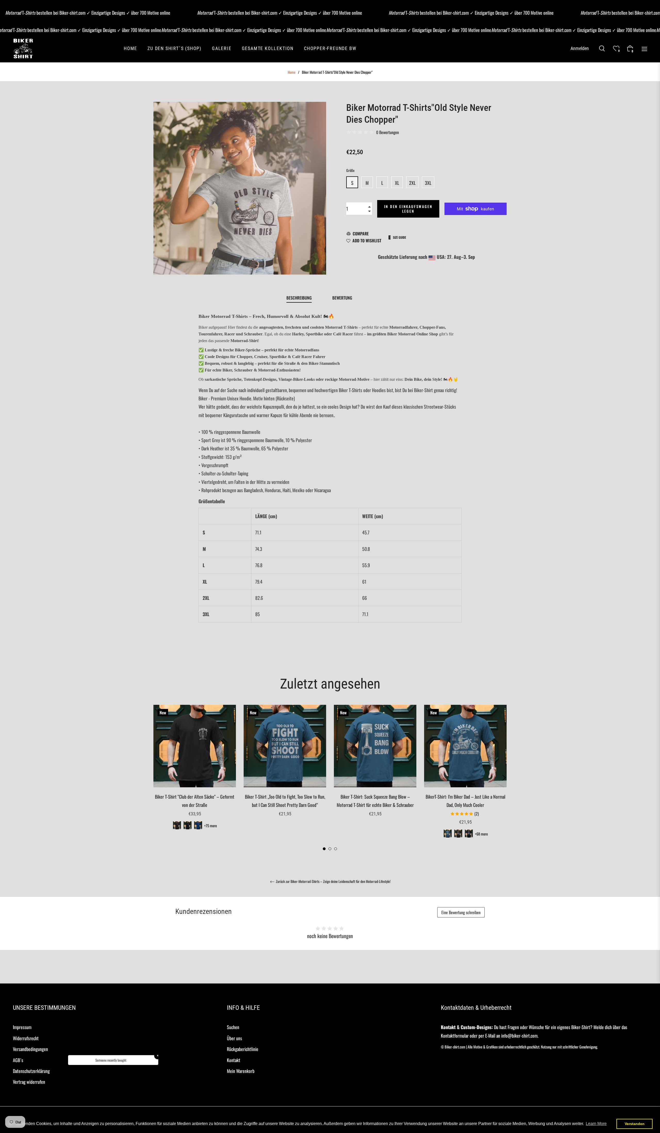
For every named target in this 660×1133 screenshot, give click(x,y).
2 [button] (329, 848)
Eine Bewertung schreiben (461, 912)
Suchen (233, 1027)
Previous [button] (156, 778)
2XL (412, 182)
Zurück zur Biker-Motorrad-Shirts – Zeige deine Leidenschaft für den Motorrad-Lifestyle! (333, 881)
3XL (428, 182)
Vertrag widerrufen (29, 1081)
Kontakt (233, 1060)
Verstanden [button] (635, 1124)
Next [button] (504, 778)
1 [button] (324, 848)
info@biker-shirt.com (519, 1035)
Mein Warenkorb (240, 1071)
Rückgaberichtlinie (242, 1049)
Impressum (22, 1027)
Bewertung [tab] (342, 298)
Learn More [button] (596, 1123)
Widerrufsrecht (26, 1038)
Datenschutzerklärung (31, 1071)
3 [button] (335, 848)
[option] (195, 774)
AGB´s (18, 1060)
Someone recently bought (110, 1060)
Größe (350, 170)
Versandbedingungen (30, 1049)
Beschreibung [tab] (299, 298)
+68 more (481, 834)
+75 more (210, 825)
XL (397, 182)
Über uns (234, 1038)
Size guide (399, 237)
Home (291, 72)
